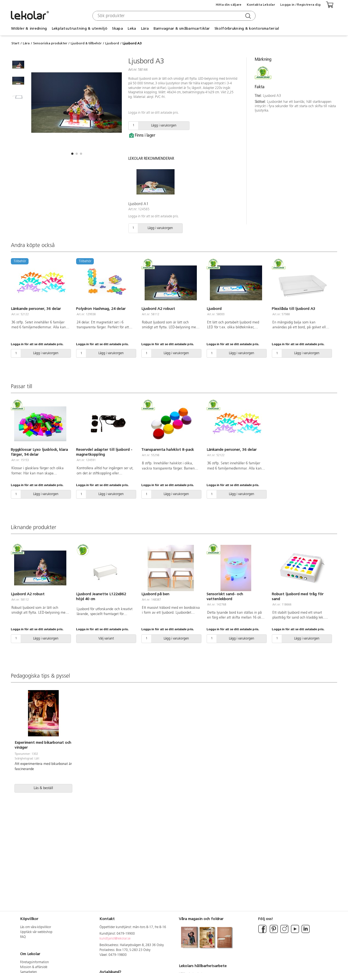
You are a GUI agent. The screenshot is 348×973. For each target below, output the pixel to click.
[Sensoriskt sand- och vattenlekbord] (236, 568)
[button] (72, 154)
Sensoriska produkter (50, 43)
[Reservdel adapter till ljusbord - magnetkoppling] (105, 424)
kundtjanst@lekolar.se (115, 938)
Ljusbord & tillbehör (86, 43)
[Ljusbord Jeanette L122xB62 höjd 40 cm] (105, 568)
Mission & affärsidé (33, 967)
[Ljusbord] (236, 283)
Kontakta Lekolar (261, 5)
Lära (26, 43)
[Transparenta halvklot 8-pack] (170, 424)
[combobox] (173, 15)
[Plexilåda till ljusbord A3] (301, 283)
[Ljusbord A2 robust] (170, 283)
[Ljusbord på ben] (170, 568)
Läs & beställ (43, 788)
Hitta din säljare (229, 5)
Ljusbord (112, 43)
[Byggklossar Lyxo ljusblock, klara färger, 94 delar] (40, 424)
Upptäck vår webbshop (36, 932)
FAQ (23, 937)
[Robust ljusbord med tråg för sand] (301, 568)
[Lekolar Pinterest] (273, 932)
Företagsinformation (34, 962)
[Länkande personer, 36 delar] (236, 424)
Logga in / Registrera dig (300, 5)
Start (15, 43)
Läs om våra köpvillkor (35, 927)
